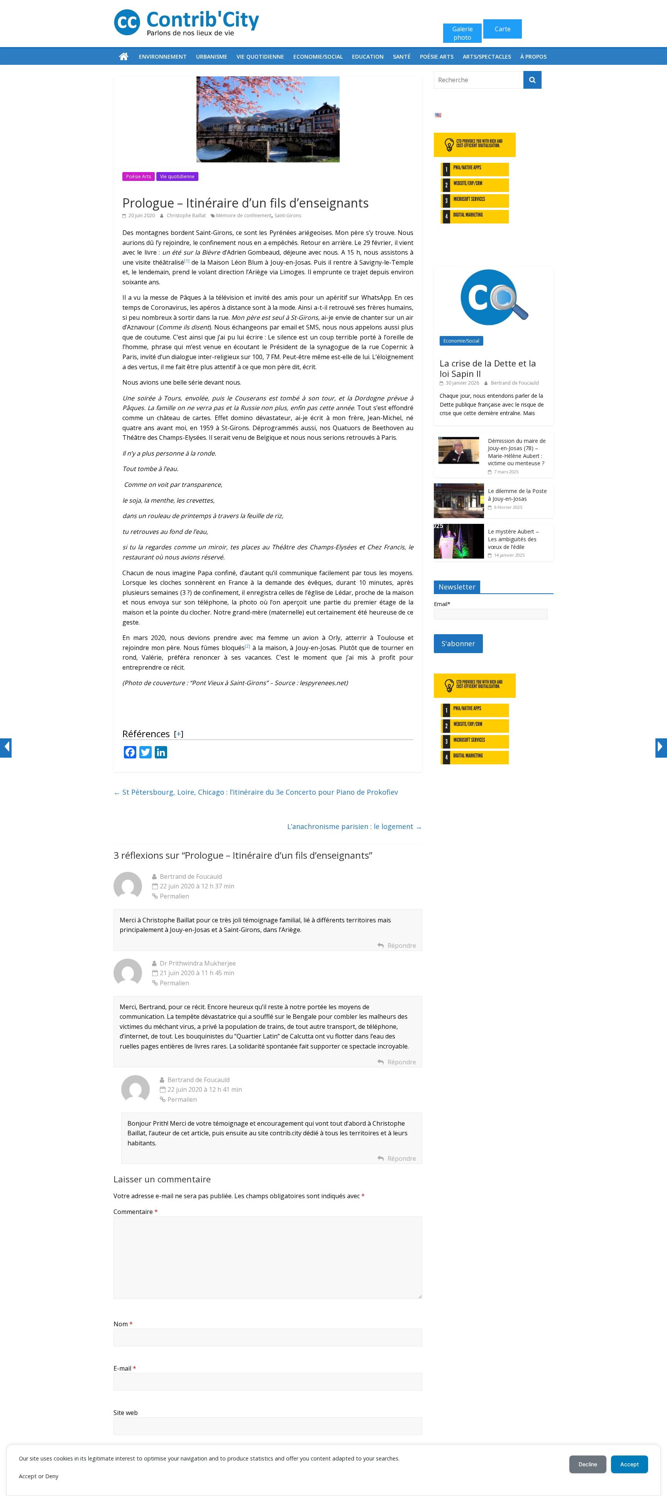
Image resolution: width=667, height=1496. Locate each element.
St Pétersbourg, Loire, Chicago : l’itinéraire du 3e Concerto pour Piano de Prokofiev (255, 792)
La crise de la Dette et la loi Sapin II (488, 368)
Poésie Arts (437, 56)
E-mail (124, 1368)
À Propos (533, 56)
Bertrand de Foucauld (515, 383)
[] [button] (178, 733)
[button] (187, 262)
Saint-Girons (287, 215)
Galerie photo (462, 33)
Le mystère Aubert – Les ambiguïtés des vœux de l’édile (513, 539)
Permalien (174, 896)
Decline (588, 1464)
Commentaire (135, 1211)
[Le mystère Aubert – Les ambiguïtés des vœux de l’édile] (459, 528)
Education (368, 56)
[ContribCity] (123, 57)
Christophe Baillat (187, 215)
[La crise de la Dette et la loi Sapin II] (494, 270)
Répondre (402, 945)
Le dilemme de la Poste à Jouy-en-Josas (517, 494)
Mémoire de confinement (243, 215)
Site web (125, 1412)
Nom (123, 1324)
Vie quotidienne (260, 56)
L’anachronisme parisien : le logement (354, 826)
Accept (629, 1464)
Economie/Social (318, 56)
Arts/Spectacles (487, 56)
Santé (402, 56)
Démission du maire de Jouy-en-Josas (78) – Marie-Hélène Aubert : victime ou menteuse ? (517, 452)
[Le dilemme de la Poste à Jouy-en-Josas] (459, 487)
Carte (503, 29)
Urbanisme (211, 56)
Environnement (163, 56)
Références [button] (146, 733)
